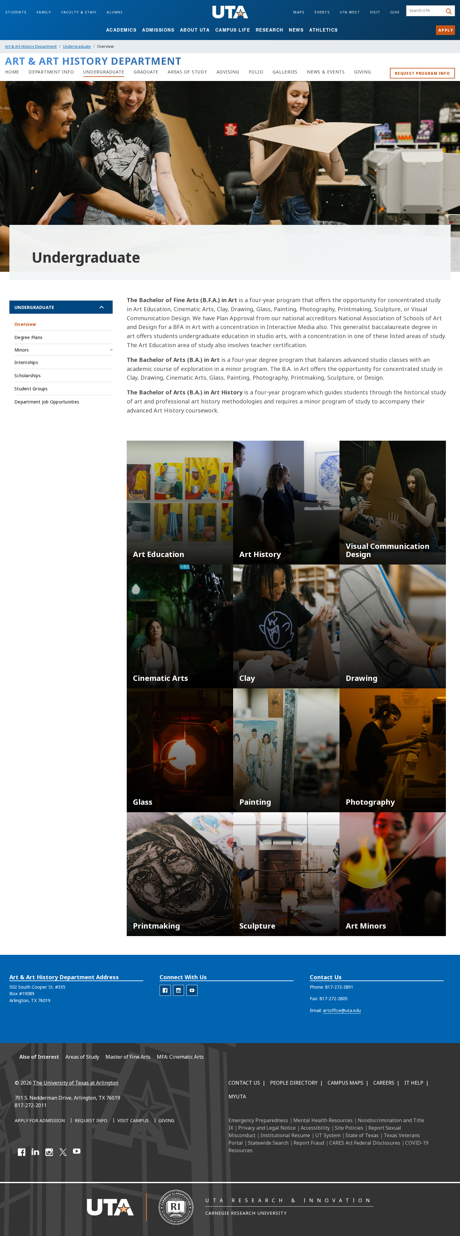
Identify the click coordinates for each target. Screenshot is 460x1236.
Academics (121, 30)
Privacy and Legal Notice (267, 1127)
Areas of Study (82, 1056)
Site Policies (349, 1127)
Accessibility (315, 1127)
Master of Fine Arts (128, 1056)
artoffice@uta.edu (342, 1010)
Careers (383, 1082)
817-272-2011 (31, 1105)
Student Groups (31, 389)
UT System (327, 1135)
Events (322, 12)
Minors (21, 350)
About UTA (195, 30)
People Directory (294, 1082)
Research (270, 30)
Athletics (323, 30)
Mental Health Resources (323, 1120)
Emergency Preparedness (258, 1120)
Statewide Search (268, 1142)
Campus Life (232, 30)
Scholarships (27, 375)
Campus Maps (345, 1082)
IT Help (413, 1082)
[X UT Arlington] (63, 1152)
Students (16, 12)
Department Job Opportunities (46, 402)
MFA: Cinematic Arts (180, 1056)
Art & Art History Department (31, 46)
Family (44, 12)
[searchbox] (425, 11)
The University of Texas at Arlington (75, 1082)
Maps (298, 12)
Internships (26, 362)
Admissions (158, 30)
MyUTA (237, 1096)
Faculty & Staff (79, 12)
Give (395, 12)
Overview (25, 324)
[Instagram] (49, 1152)
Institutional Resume (285, 1135)
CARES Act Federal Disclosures (364, 1142)
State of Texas (362, 1135)
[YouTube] (76, 1152)
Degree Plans (28, 337)
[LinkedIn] (35, 1152)
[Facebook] (21, 1152)
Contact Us (244, 1082)
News (296, 30)
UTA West (350, 12)
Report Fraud (309, 1142)
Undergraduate (77, 46)
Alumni (114, 12)
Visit (375, 12)
